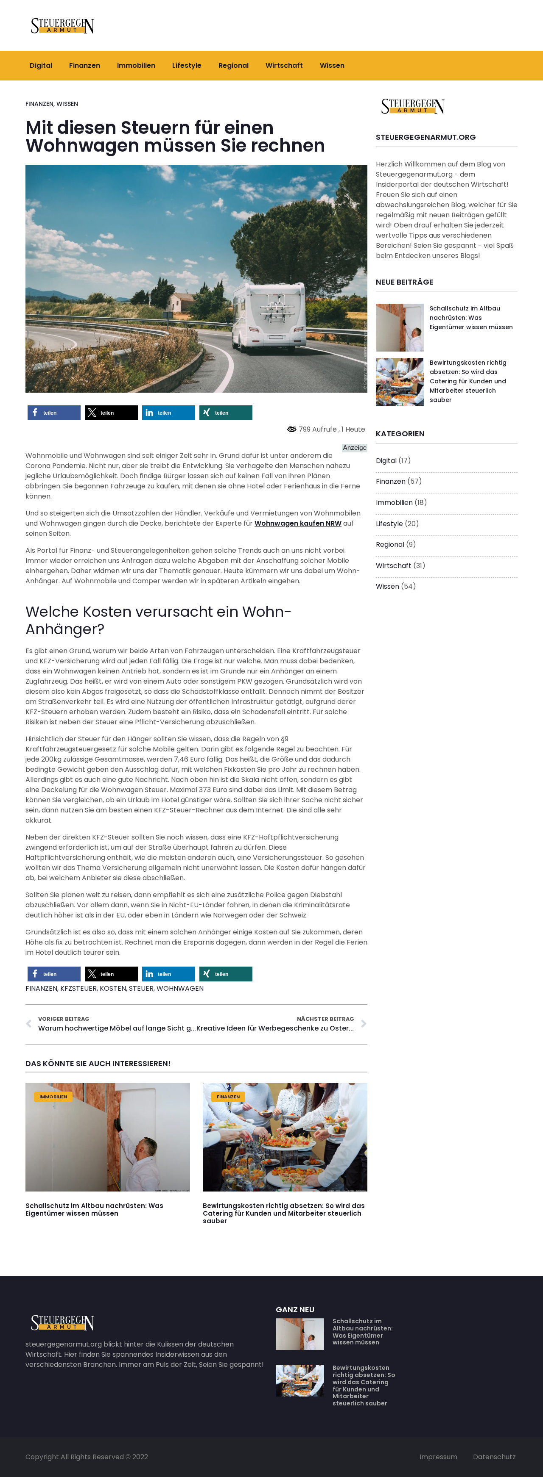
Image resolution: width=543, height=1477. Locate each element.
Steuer (141, 988)
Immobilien (136, 65)
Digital (41, 65)
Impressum (438, 1457)
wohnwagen (180, 988)
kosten (113, 988)
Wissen (332, 65)
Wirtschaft (284, 65)
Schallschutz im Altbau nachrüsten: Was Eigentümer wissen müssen (94, 1209)
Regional (233, 65)
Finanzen (84, 65)
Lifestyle (187, 65)
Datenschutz (494, 1457)
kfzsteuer (78, 988)
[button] (54, 412)
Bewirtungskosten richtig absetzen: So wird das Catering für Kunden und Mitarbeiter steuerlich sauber (284, 1213)
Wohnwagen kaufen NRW (298, 523)
